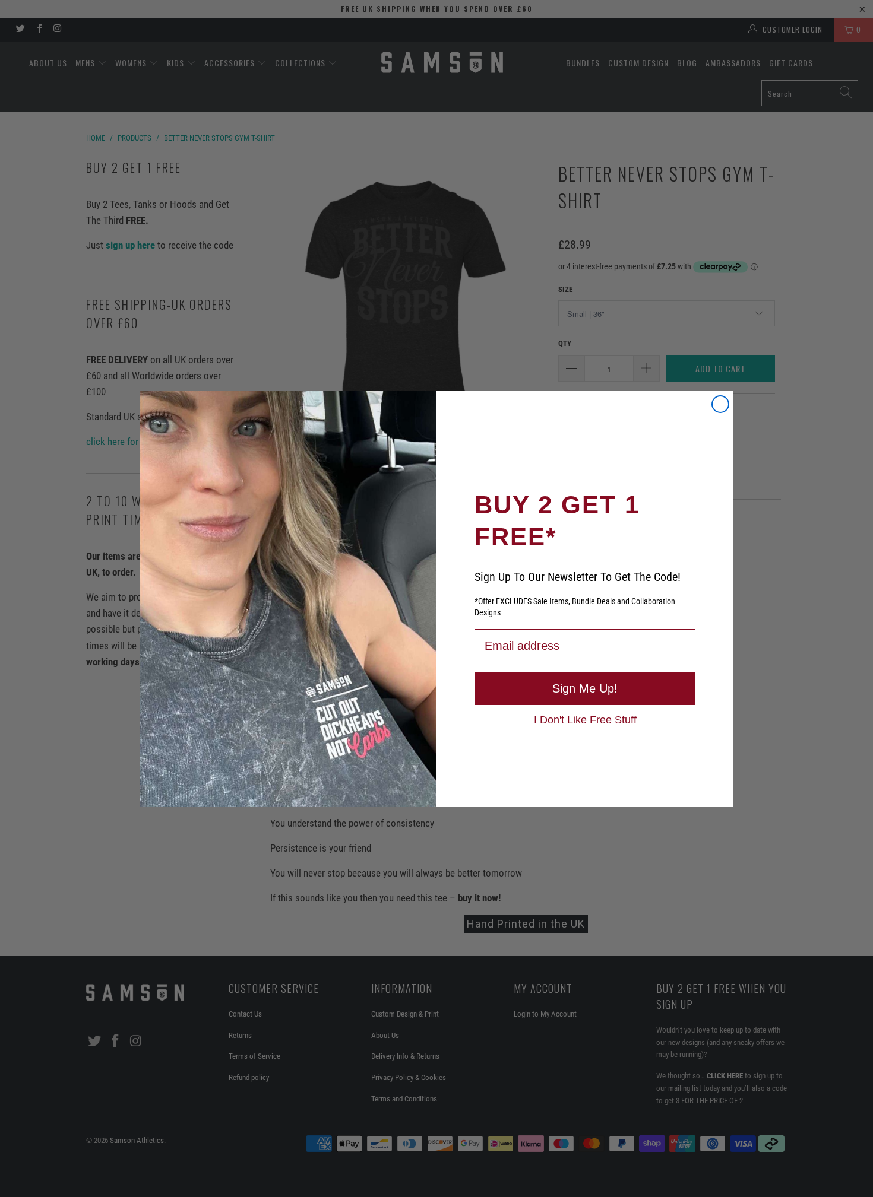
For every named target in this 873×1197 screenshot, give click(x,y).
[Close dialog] (720, 404)
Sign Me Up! (585, 688)
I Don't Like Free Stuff (585, 719)
